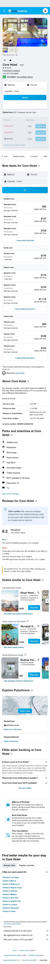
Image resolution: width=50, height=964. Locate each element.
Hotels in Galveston (11, 908)
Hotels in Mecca (9, 880)
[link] (18, 613)
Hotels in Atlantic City (12, 901)
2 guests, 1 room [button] (12, 91)
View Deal (34, 607)
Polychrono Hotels (28, 960)
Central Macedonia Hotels (12, 955)
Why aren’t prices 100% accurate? (18, 939)
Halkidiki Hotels (34, 955)
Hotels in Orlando (10, 891)
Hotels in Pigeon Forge (12, 887)
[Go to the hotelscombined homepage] (17, 11)
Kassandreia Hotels (9, 960)
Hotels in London (10, 904)
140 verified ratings (25, 76)
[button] (4, 10)
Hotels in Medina (10, 894)
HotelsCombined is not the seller (18, 930)
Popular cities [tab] (9, 865)
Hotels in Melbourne (11, 884)
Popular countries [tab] (26, 865)
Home (14, 950)
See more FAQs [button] (25, 788)
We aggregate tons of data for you (18, 935)
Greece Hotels (24, 950)
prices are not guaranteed (12, 924)
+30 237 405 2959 (10, 73)
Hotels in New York (10, 897)
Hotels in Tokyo (9, 911)
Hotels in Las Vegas (11, 877)
